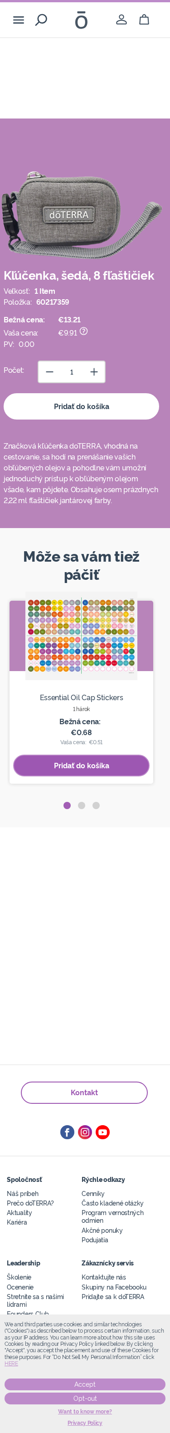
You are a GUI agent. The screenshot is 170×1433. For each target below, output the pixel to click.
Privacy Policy (85, 1423)
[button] (67, 805)
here (11, 1363)
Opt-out (85, 1398)
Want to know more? (85, 1411)
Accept (85, 1384)
